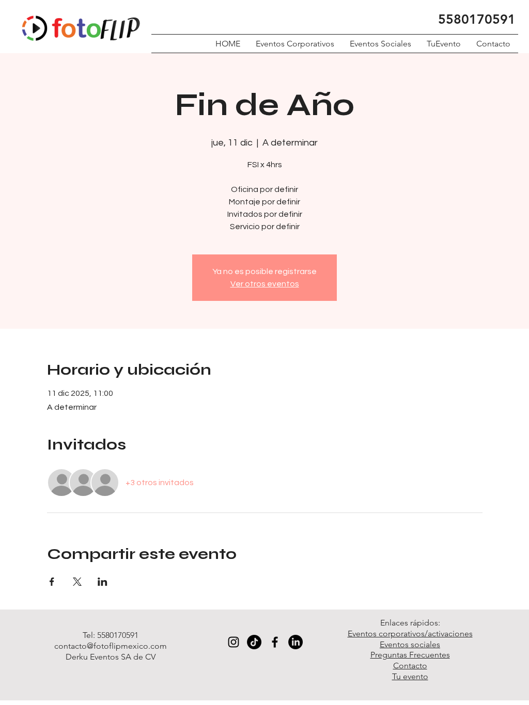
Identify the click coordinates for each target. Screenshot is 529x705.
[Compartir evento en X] (77, 582)
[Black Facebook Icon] (275, 642)
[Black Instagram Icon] (233, 642)
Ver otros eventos (264, 284)
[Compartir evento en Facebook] (52, 582)
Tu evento (410, 676)
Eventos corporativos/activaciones (410, 633)
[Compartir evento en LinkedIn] (102, 582)
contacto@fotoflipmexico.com (110, 646)
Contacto (410, 665)
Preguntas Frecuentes (410, 655)
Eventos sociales (410, 644)
